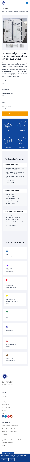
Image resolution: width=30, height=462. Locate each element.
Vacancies (4, 399)
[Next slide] (26, 30)
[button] (9, 45)
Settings (4, 459)
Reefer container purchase (9, 431)
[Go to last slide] (4, 30)
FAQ (3, 413)
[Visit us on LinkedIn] (5, 416)
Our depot (4, 434)
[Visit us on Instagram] (8, 416)
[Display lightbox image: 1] (15, 30)
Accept (11, 459)
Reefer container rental (8, 428)
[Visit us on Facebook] (3, 416)
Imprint (4, 410)
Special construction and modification (12, 440)
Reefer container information (10, 426)
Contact (4, 445)
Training (4, 402)
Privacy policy (5, 404)
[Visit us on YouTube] (11, 416)
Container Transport (7, 442)
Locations (4, 437)
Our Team (4, 396)
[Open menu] (26, 3)
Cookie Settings (6, 407)
